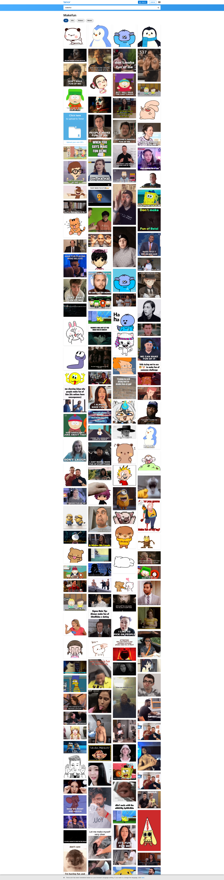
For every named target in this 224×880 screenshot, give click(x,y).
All (66, 20)
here (142, 877)
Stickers (80, 20)
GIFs (72, 20)
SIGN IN (152, 2)
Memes (90, 20)
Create (143, 2)
